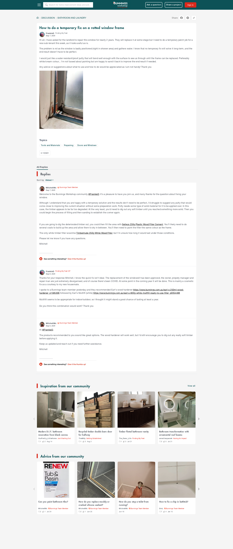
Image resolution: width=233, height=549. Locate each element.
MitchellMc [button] (51, 187)
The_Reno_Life (125, 438)
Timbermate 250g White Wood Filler (94, 233)
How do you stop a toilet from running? (134, 503)
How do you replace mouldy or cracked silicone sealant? (94, 503)
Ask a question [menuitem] (154, 5)
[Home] (38, 18)
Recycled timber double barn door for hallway (95, 433)
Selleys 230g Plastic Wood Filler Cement (142, 224)
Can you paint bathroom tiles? (53, 501)
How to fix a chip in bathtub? (173, 501)
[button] (42, 34)
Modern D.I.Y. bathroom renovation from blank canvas (53, 433)
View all (191, 386)
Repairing (68, 145)
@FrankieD (93, 194)
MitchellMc (42, 508)
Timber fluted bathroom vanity (134, 431)
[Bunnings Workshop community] (120, 5)
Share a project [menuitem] (173, 5)
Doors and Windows (87, 145)
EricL (161, 508)
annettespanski (165, 438)
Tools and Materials (50, 145)
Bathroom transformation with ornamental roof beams (174, 433)
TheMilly (82, 438)
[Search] (46, 5)
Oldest (48, 180)
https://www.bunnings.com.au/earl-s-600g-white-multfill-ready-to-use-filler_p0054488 (136, 293)
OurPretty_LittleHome (47, 438)
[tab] (42, 167)
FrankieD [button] (50, 33)
